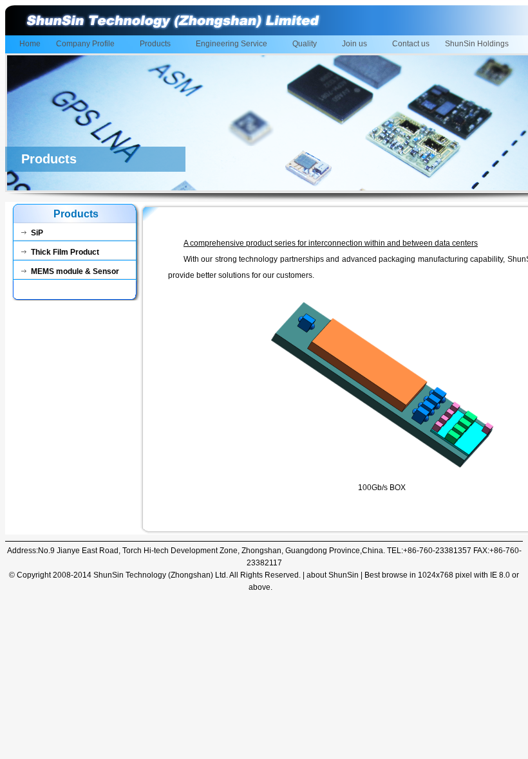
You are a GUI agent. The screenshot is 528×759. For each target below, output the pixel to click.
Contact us (410, 43)
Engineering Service (227, 44)
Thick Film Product (65, 252)
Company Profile (81, 44)
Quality (301, 44)
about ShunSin (332, 575)
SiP (37, 232)
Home (30, 43)
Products (151, 44)
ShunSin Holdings (477, 43)
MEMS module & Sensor (75, 271)
